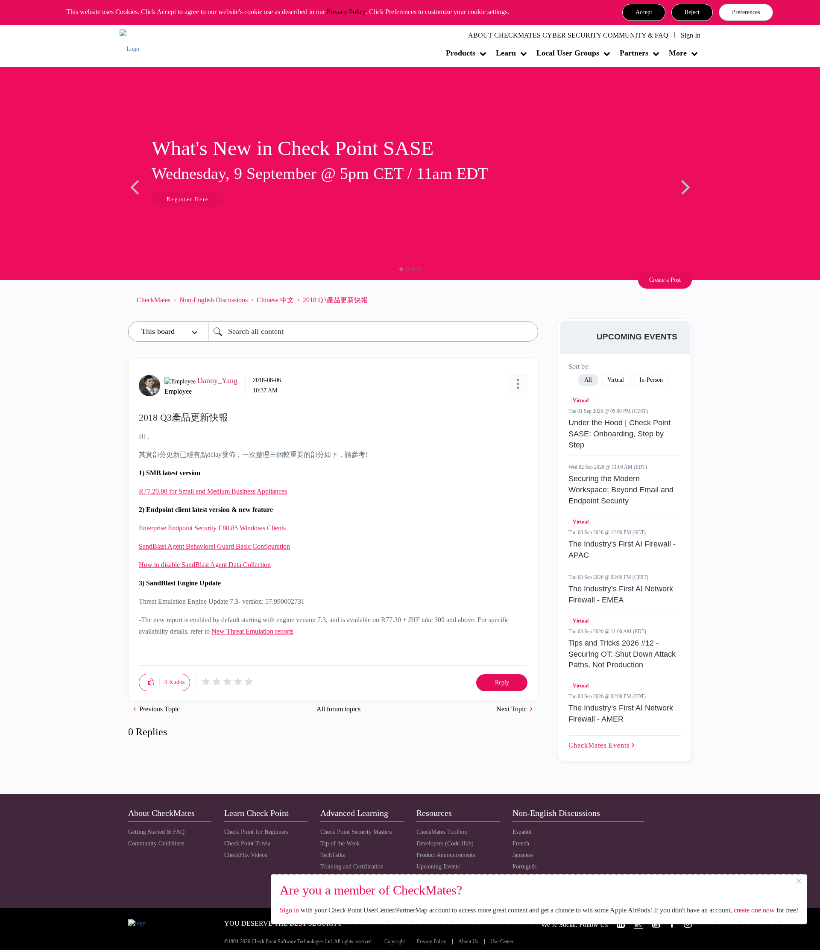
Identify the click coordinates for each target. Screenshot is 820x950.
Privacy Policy (346, 11)
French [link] (520, 843)
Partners (634, 53)
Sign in (289, 910)
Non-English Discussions (213, 300)
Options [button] (527, 299)
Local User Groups (567, 53)
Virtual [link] (615, 380)
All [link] (588, 380)
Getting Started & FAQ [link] (156, 832)
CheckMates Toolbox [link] (441, 832)
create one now (754, 910)
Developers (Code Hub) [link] (445, 843)
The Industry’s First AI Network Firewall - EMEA (620, 594)
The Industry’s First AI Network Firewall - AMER (620, 713)
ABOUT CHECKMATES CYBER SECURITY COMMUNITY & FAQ (568, 35)
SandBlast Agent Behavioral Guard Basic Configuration (214, 546)
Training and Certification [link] (352, 866)
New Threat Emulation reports (252, 631)
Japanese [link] (522, 855)
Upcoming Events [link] (438, 866)
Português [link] (524, 866)
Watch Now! (231, 200)
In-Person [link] (651, 380)
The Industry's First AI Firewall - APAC (622, 549)
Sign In (690, 35)
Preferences (746, 12)
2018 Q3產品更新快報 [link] (335, 300)
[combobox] (373, 332)
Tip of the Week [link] (340, 843)
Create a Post (665, 280)
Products (460, 53)
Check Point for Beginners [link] (256, 832)
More (678, 53)
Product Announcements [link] (445, 855)
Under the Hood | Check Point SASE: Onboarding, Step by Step (619, 433)
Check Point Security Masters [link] (356, 832)
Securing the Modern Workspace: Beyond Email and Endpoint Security (621, 489)
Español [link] (522, 832)
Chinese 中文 (275, 300)
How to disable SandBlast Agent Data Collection (205, 564)
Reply (502, 682)
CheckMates (153, 300)
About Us (468, 941)
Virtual (581, 400)
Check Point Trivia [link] (247, 843)
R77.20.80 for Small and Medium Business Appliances (213, 491)
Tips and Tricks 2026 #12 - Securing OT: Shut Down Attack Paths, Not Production (622, 654)
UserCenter (501, 941)
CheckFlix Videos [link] (245, 855)
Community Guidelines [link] (156, 843)
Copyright (394, 941)
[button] (643, 12)
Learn (506, 53)
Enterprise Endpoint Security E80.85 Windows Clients (212, 528)
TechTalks (332, 855)
